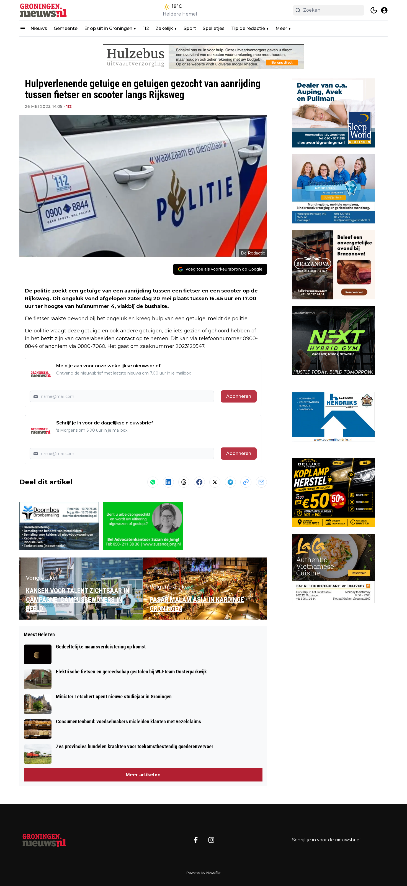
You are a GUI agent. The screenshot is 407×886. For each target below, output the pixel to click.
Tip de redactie (248, 28)
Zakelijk (164, 28)
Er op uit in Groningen (108, 28)
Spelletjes (214, 28)
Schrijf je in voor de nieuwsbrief (326, 839)
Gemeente (66, 28)
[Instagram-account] (211, 840)
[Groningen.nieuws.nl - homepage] (44, 10)
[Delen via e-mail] (261, 482)
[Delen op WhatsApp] (152, 482)
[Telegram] (230, 482)
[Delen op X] (214, 482)
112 (146, 28)
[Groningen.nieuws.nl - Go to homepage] (44, 840)
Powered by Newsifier (203, 872)
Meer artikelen (143, 774)
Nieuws (38, 28)
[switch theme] (374, 10)
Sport (190, 28)
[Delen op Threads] (183, 482)
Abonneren (238, 396)
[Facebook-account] (195, 840)
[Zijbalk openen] (22, 28)
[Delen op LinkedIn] (168, 482)
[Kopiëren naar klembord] (245, 482)
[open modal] (384, 10)
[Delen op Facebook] (199, 482)
